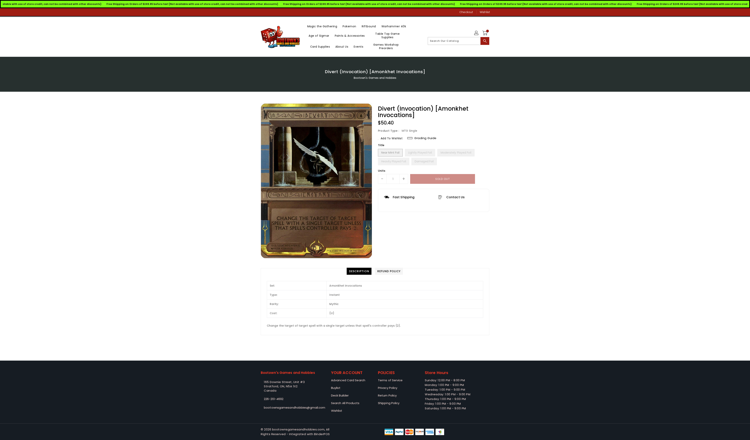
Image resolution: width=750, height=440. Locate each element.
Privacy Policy (387, 388)
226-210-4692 (273, 399)
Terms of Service (390, 380)
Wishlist (485, 12)
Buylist (335, 388)
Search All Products (345, 403)
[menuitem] (322, 26)
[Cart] (485, 33)
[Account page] (476, 33)
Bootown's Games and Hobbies (375, 78)
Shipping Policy (389, 403)
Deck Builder (340, 395)
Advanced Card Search (348, 380)
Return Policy (387, 395)
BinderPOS (322, 434)
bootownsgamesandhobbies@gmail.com (288, 407)
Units (382, 170)
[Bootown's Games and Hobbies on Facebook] (255, 12)
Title (381, 145)
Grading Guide (425, 138)
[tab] (359, 271)
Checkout (466, 12)
